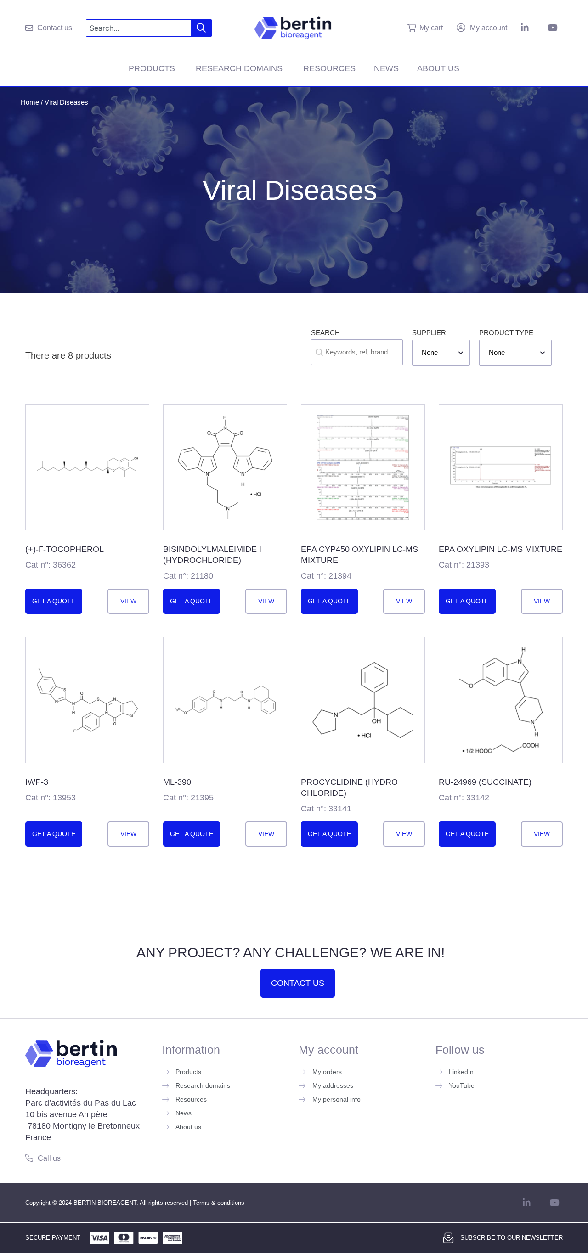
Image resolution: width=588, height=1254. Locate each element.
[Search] (201, 28)
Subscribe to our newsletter (511, 1237)
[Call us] (29, 1158)
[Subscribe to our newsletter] (448, 1238)
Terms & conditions (218, 1202)
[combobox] (138, 28)
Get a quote (53, 601)
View (128, 601)
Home (30, 102)
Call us (49, 1158)
